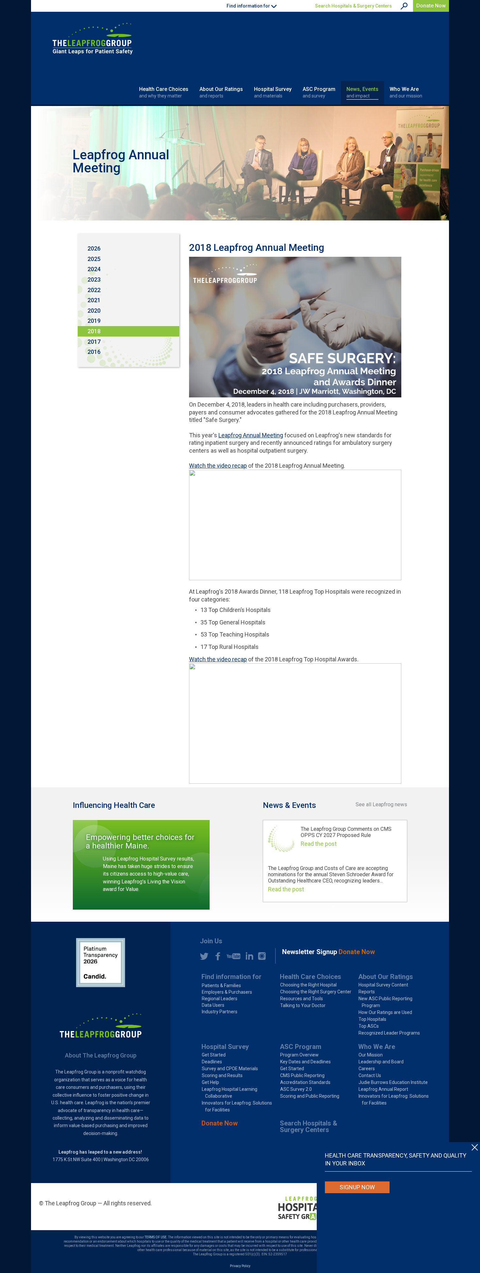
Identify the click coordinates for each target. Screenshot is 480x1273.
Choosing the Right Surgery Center (315, 991)
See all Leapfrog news (381, 804)
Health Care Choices (163, 92)
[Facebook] (216, 956)
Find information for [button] (249, 6)
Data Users (213, 1005)
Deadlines (212, 1061)
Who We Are (406, 92)
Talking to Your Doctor (303, 1005)
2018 (94, 331)
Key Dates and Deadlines (305, 1061)
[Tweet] (204, 956)
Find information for (231, 977)
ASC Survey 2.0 (296, 1089)
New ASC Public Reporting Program (385, 1002)
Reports (367, 991)
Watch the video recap (218, 465)
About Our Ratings (221, 92)
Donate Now (431, 6)
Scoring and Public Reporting (309, 1096)
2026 (94, 248)
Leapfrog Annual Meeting (250, 435)
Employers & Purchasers (227, 992)
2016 (94, 351)
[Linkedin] (248, 956)
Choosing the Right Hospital (308, 984)
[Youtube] (231, 956)
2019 (94, 320)
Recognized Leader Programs (389, 1033)
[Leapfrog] (92, 39)
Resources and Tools (301, 998)
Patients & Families (221, 985)
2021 (94, 300)
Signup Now (357, 1187)
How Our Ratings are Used (385, 1012)
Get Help (210, 1082)
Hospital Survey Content (383, 984)
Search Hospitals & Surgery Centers (353, 6)
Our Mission (371, 1054)
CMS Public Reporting (302, 1075)
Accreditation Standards (305, 1082)
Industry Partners (219, 1011)
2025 (94, 258)
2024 (94, 269)
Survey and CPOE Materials (230, 1068)
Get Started (214, 1054)
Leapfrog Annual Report (383, 1089)
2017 (94, 341)
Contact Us (370, 1075)
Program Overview (299, 1054)
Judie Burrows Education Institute (393, 1082)
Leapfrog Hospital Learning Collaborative (229, 1093)
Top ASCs (369, 1026)
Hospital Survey (273, 92)
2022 (94, 290)
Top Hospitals (372, 1019)
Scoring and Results (222, 1075)
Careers (367, 1068)
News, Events (362, 92)
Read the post (319, 843)
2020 (94, 310)
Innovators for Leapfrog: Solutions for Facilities (237, 1106)
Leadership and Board (381, 1061)
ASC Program (319, 92)
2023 (94, 279)
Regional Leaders (219, 998)
